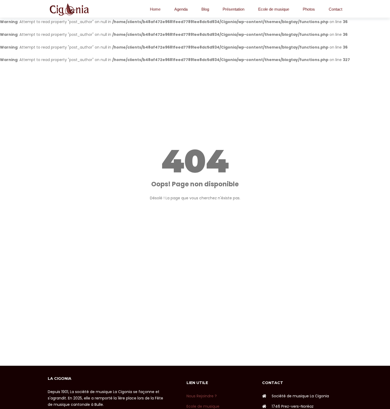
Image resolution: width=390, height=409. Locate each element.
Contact (335, 9)
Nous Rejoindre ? (202, 396)
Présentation (233, 9)
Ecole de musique (273, 9)
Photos (309, 9)
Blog (205, 9)
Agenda (181, 9)
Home (155, 9)
